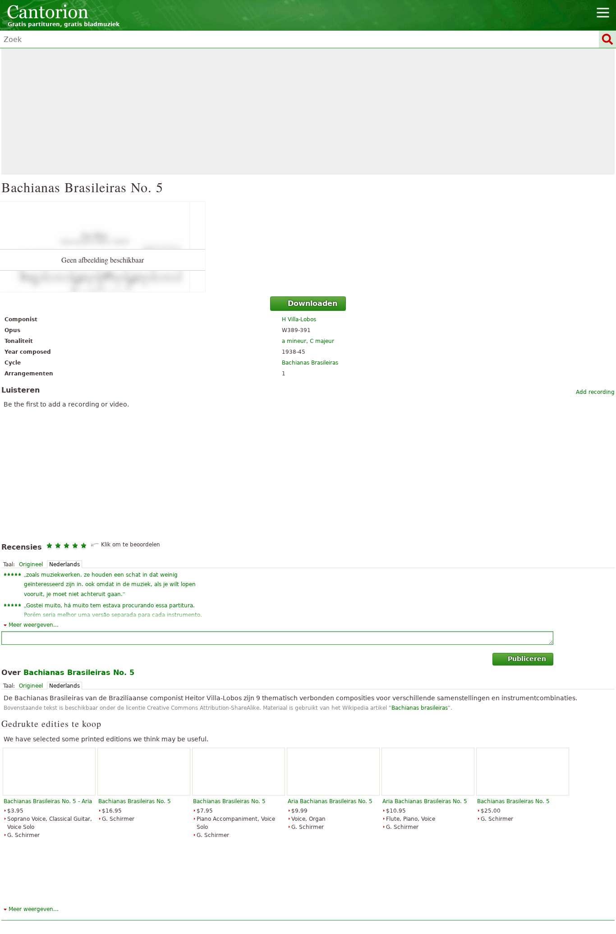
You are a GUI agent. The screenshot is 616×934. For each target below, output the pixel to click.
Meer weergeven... (34, 625)
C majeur (322, 341)
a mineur (294, 341)
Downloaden (312, 303)
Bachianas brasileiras (419, 708)
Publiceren (527, 658)
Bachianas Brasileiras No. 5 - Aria (48, 801)
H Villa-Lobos (299, 319)
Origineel (31, 564)
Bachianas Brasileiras (310, 363)
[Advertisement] (308, 111)
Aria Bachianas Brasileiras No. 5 (330, 801)
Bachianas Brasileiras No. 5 (134, 801)
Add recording (595, 392)
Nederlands (64, 564)
